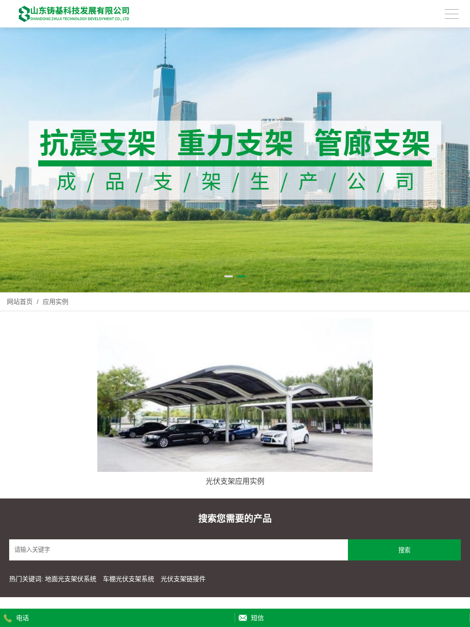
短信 (257, 617)
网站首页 (20, 301)
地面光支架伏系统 (71, 578)
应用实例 (54, 301)
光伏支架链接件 (183, 578)
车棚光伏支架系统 (128, 578)
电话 (22, 617)
